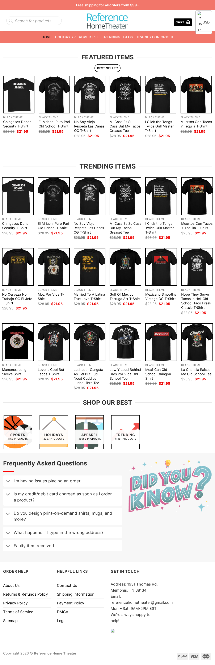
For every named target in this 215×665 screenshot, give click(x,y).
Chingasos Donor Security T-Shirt (17, 124)
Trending (111, 37)
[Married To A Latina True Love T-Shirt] (89, 266)
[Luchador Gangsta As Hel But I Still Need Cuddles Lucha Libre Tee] (89, 342)
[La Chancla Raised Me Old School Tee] (197, 342)
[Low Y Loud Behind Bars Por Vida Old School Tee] (125, 342)
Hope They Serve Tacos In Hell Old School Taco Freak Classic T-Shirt (196, 301)
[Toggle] (7, 482)
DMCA (62, 612)
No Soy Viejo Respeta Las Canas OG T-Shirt (89, 126)
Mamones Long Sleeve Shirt (14, 372)
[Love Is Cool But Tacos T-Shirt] (53, 342)
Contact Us (67, 585)
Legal (61, 620)
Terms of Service (18, 612)
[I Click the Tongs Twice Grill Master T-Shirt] (161, 94)
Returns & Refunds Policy (25, 594)
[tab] (107, 68)
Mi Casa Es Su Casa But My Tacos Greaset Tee (125, 126)
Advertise (89, 37)
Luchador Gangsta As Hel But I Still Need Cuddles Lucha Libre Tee (88, 376)
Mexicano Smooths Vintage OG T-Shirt (160, 296)
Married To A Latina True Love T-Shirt (89, 296)
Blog (128, 37)
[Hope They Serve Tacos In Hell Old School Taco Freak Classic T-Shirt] (197, 266)
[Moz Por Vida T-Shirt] (53, 266)
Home (47, 37)
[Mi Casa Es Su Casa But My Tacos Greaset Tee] (125, 94)
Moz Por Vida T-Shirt (51, 296)
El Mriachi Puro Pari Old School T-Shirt (54, 124)
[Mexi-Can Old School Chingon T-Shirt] (161, 342)
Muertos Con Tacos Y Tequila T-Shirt (196, 124)
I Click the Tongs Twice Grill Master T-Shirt (159, 126)
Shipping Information (75, 594)
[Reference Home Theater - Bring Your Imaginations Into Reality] (107, 21)
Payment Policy (70, 603)
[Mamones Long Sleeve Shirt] (18, 342)
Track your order (154, 37)
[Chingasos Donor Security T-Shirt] (19, 94)
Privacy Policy (15, 603)
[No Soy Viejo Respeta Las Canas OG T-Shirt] (90, 94)
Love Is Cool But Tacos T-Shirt (51, 372)
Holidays (64, 37)
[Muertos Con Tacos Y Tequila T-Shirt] (196, 94)
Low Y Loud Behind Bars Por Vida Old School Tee (125, 374)
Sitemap (10, 620)
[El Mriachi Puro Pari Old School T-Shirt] (54, 94)
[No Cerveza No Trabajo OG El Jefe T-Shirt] (18, 266)
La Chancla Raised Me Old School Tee (196, 372)
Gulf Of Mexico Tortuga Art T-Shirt (125, 296)
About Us (11, 585)
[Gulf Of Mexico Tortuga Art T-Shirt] (125, 266)
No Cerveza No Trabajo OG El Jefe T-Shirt (17, 298)
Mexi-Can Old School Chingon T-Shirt (160, 374)
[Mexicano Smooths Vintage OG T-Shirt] (161, 266)
